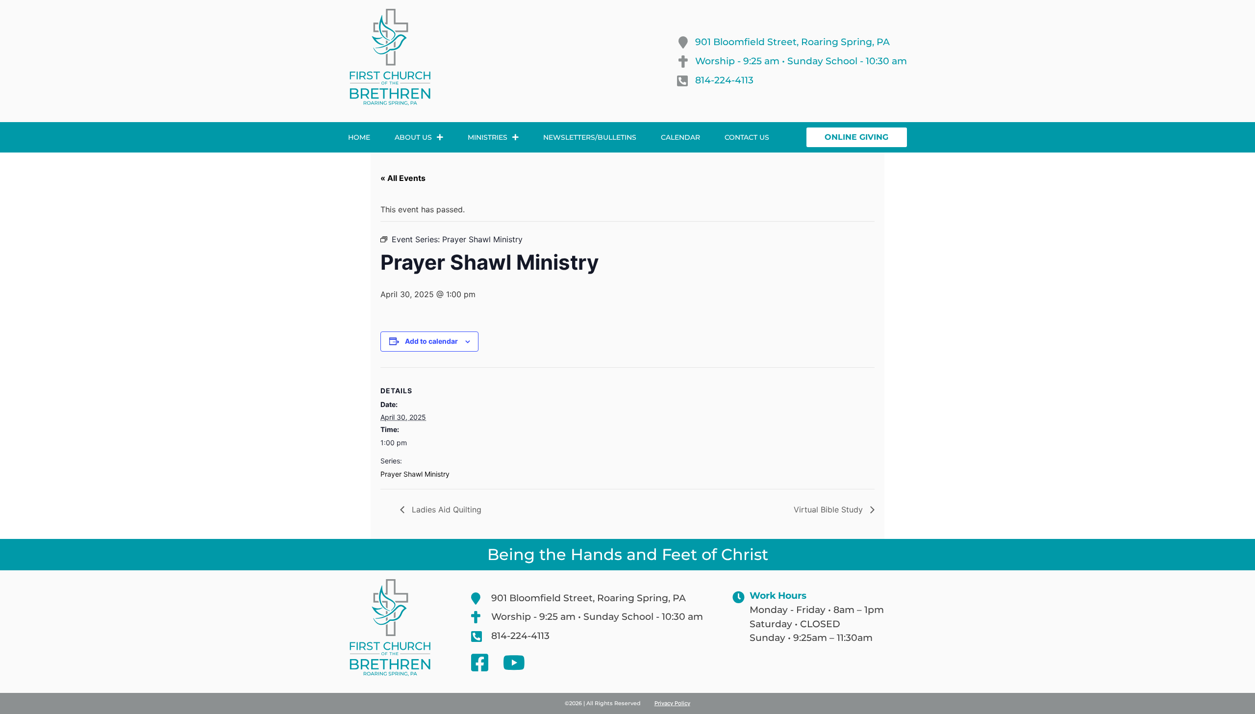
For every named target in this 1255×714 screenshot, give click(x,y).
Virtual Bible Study (829, 509)
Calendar (680, 137)
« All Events (403, 178)
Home (359, 137)
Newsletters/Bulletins (589, 137)
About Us (413, 137)
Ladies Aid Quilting (445, 509)
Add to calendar (431, 341)
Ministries (487, 137)
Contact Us (747, 137)
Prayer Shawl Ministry (415, 474)
